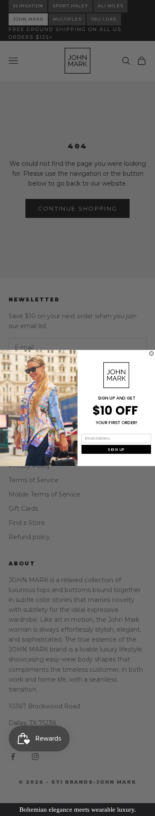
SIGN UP (116, 449)
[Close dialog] (151, 353)
